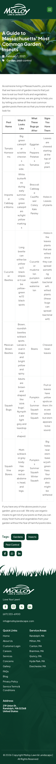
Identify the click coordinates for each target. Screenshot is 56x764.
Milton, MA (34, 640)
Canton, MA (35, 646)
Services (7, 656)
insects (32, 536)
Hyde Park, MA (37, 661)
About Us (8, 640)
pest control (24, 60)
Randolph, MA (36, 635)
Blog (5, 676)
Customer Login (11, 646)
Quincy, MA (35, 656)
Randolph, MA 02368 (14, 708)
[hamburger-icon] (49, 9)
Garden (11, 60)
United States (10, 711)
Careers (7, 651)
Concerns (8, 661)
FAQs (6, 671)
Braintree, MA (36, 651)
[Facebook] (5, 606)
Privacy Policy (10, 681)
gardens (18, 536)
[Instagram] (13, 606)
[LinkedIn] (29, 606)
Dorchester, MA (37, 666)
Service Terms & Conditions (11, 688)
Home (6, 635)
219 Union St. (10, 705)
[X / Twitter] (21, 606)
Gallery (7, 666)
